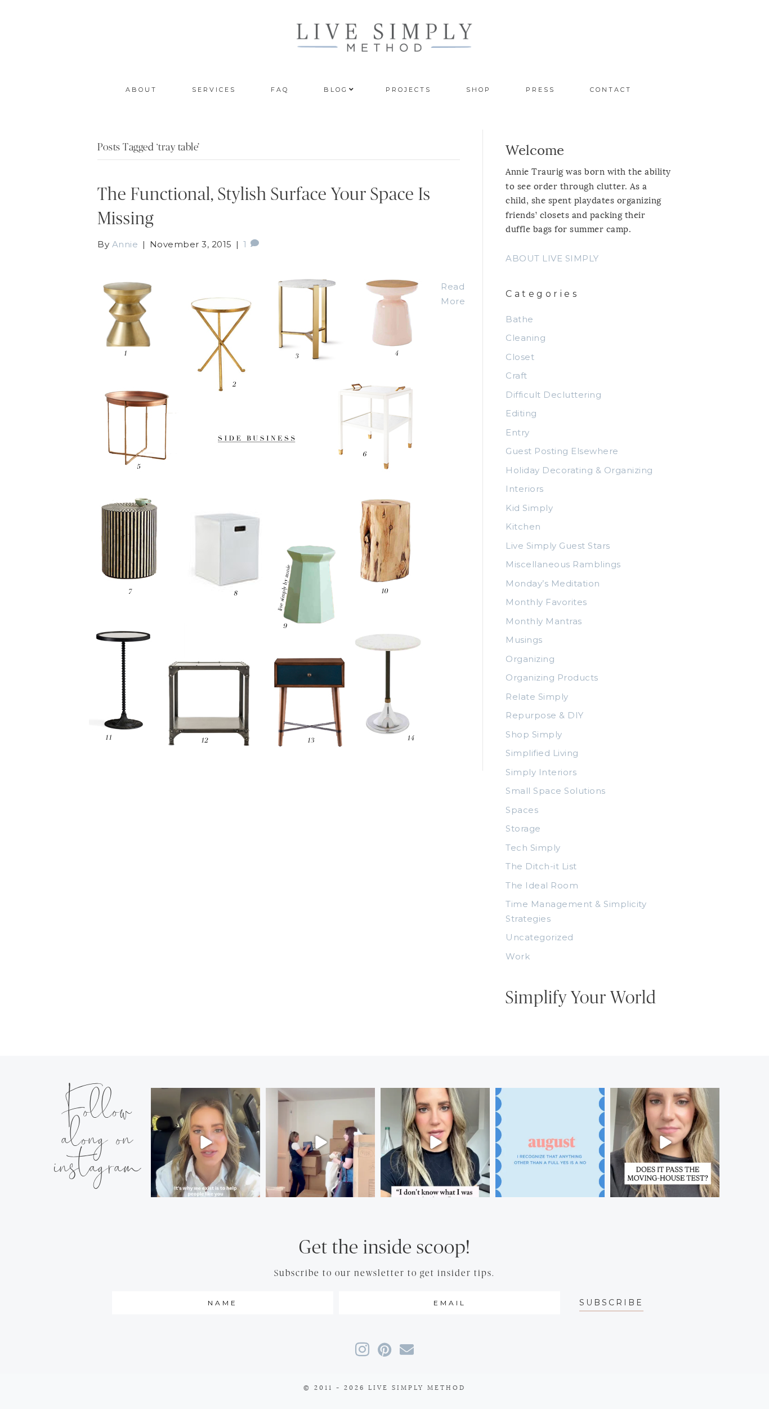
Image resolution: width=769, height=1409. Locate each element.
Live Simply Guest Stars (558, 545)
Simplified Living (542, 753)
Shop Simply (534, 734)
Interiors (525, 488)
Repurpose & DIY (545, 715)
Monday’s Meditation (553, 583)
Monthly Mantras (544, 621)
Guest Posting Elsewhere (562, 451)
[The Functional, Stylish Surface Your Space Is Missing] (258, 510)
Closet (520, 357)
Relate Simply (537, 696)
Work (518, 956)
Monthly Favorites (546, 602)
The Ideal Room (542, 885)
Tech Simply (533, 847)
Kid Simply (529, 508)
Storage (523, 828)
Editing (521, 413)
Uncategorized (540, 937)
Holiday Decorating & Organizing (579, 470)
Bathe (520, 319)
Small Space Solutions (556, 790)
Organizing (530, 659)
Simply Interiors (541, 772)
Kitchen (523, 526)
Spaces (522, 809)
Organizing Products (552, 677)
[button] (611, 1302)
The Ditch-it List (541, 866)
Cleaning (526, 337)
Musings (524, 639)
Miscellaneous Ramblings (563, 564)
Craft (516, 375)
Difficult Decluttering (553, 394)
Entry (518, 432)
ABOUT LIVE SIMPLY (552, 258)
